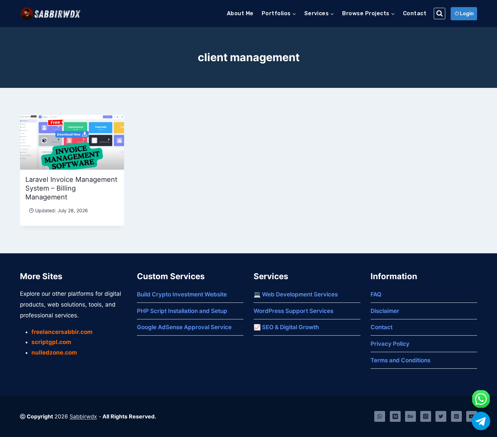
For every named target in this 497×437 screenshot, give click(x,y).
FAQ (376, 294)
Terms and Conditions (400, 360)
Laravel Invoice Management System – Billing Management (71, 188)
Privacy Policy (390, 343)
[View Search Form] (439, 13)
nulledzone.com (54, 352)
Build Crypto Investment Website (182, 294)
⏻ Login (464, 13)
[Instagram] (425, 416)
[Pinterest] (456, 416)
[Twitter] (440, 416)
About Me (240, 13)
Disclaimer (385, 311)
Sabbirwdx (83, 416)
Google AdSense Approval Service (184, 327)
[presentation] (72, 142)
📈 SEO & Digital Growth (286, 327)
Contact (414, 13)
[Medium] (395, 416)
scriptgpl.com (51, 342)
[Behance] (410, 416)
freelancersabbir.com (62, 332)
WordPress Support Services (293, 311)
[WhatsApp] (379, 416)
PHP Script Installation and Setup (182, 311)
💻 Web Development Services (296, 294)
